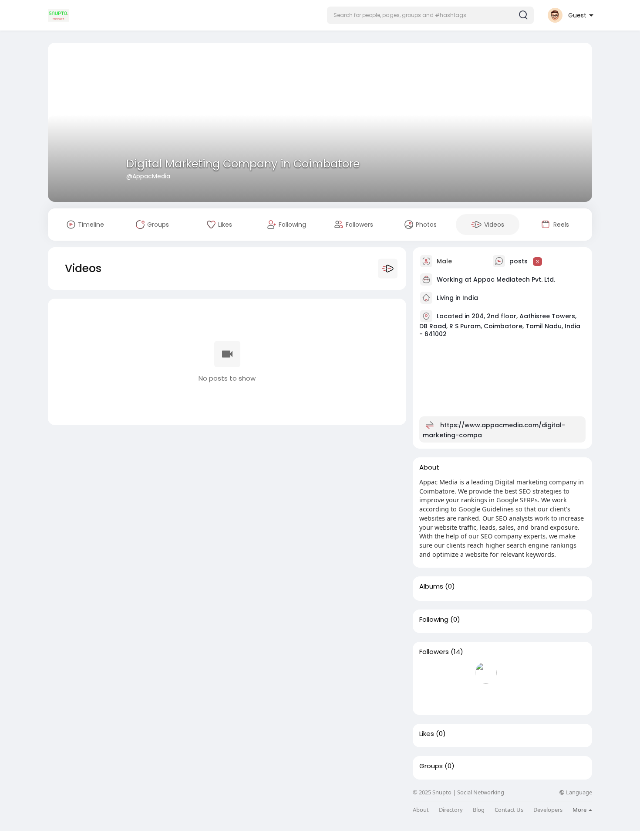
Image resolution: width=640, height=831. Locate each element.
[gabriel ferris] (541, 673)
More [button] (580, 810)
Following (433, 619)
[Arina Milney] (569, 673)
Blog (479, 810)
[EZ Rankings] (430, 673)
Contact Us (509, 810)
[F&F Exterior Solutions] (458, 673)
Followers (434, 651)
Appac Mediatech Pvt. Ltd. (514, 279)
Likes (426, 733)
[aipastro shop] (486, 697)
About (421, 810)
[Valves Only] (514, 673)
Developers (548, 810)
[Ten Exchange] (458, 697)
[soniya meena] (430, 697)
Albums (431, 586)
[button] (430, 15)
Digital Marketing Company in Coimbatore (243, 163)
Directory (451, 810)
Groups (431, 766)
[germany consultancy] (486, 673)
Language (578, 792)
